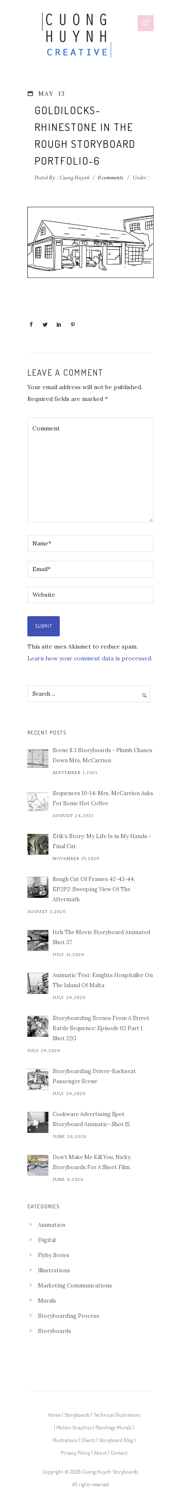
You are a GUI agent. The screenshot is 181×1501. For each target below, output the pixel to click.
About (100, 1452)
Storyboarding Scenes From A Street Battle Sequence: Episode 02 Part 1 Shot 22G (101, 1028)
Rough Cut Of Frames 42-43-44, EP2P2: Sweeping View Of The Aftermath (94, 889)
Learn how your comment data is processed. (89, 658)
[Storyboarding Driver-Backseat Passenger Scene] (37, 1079)
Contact (119, 1452)
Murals (47, 1300)
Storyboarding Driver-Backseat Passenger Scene (94, 1076)
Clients (88, 1440)
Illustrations (54, 1270)
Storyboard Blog (116, 1440)
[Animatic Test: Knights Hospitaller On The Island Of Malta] (37, 983)
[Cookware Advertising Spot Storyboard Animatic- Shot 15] (37, 1122)
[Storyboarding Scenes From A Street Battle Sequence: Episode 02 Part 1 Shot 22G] (37, 1026)
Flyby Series (53, 1255)
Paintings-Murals (113, 1427)
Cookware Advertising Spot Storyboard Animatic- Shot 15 (91, 1119)
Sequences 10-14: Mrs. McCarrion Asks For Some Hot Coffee (103, 798)
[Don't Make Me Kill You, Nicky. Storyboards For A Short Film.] (37, 1165)
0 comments (110, 178)
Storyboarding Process (68, 1315)
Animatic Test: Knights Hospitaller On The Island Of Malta (103, 980)
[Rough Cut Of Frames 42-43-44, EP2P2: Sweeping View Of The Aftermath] (37, 887)
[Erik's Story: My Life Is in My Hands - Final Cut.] (37, 844)
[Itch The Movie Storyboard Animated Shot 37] (37, 940)
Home (54, 1414)
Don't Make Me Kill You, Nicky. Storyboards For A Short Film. (92, 1162)
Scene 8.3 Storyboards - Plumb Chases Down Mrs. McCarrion (102, 755)
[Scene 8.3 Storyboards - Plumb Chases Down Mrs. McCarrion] (37, 758)
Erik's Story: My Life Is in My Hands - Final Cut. (102, 841)
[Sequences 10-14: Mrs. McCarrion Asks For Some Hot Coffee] (37, 801)
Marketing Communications (75, 1285)
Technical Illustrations (116, 1414)
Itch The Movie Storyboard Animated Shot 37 (101, 937)
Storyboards (54, 1331)
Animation (51, 1225)
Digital (47, 1240)
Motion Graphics (74, 1427)
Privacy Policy (75, 1452)
